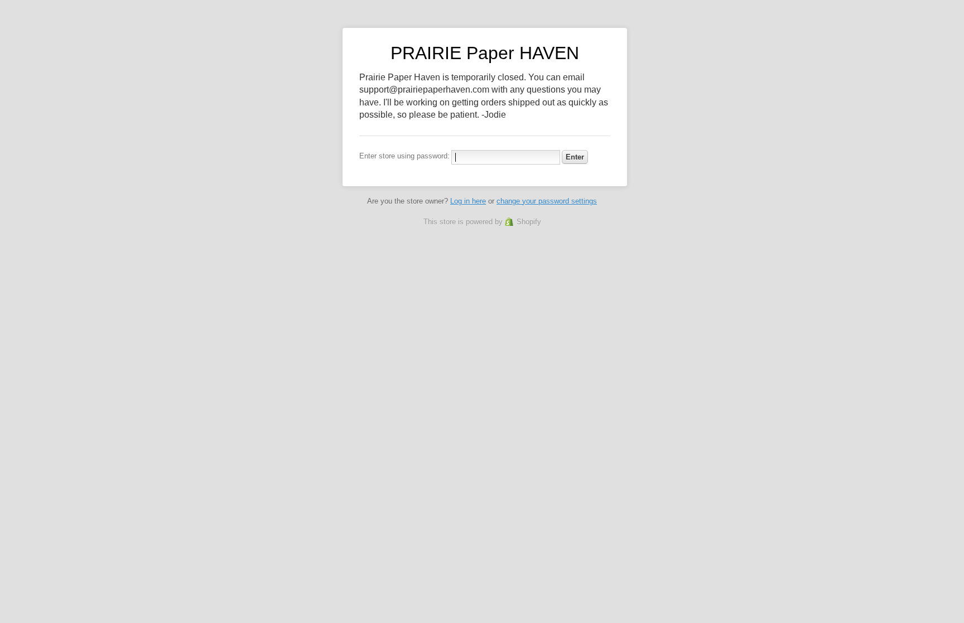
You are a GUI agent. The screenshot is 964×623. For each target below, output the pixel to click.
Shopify (529, 222)
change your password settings (547, 201)
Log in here (468, 201)
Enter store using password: (404, 156)
